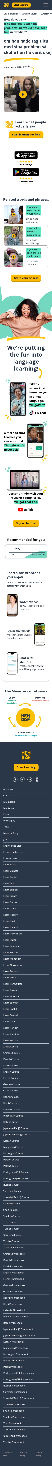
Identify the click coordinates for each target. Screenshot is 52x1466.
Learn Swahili (10, 1008)
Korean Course (11, 1140)
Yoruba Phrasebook (13, 1442)
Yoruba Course (11, 1241)
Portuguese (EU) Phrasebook (18, 1379)
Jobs (5, 839)
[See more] (46, 5)
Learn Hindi (9, 921)
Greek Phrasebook (13, 1291)
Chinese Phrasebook (14, 1253)
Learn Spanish (10, 1002)
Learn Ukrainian (11, 1034)
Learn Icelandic (11, 927)
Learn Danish (10, 877)
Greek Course (10, 1090)
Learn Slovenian (11, 996)
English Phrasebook (13, 1272)
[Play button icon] (23, 94)
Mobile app (9, 808)
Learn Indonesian (12, 933)
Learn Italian (10, 939)
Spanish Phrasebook (14, 1404)
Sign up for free (26, 523)
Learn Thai (9, 1021)
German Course (11, 1084)
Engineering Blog (12, 845)
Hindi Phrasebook (12, 1304)
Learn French (10, 895)
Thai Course (9, 1222)
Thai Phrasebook (12, 1423)
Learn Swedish (11, 13)
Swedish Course (29, 13)
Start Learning (21, 4)
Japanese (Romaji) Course (16, 1134)
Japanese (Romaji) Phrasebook (19, 1335)
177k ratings (26, 164)
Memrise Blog (10, 833)
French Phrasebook (13, 1278)
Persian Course (11, 1159)
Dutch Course (10, 1065)
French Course (10, 1078)
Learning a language (14, 852)
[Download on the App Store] (26, 155)
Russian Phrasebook (14, 1385)
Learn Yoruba (10, 1040)
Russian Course (11, 1184)
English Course (11, 1071)
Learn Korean (10, 952)
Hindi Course (10, 1103)
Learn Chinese (10, 870)
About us (8, 789)
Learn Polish (9, 977)
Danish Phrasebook (13, 1260)
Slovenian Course (12, 1191)
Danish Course (11, 1059)
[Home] (9, 124)
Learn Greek (9, 908)
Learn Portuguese (12, 983)
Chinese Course (11, 1052)
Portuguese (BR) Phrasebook (18, 1373)
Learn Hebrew (10, 914)
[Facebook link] (15, 779)
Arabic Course (10, 1046)
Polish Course (10, 1165)
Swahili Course (11, 1209)
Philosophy (9, 820)
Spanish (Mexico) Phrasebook (18, 1398)
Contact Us (9, 795)
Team (6, 826)
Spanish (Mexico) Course (16, 1197)
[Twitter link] (22, 779)
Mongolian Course (13, 1147)
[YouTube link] (29, 779)
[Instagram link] (37, 779)
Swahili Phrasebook (13, 1410)
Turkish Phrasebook (14, 1429)
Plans (6, 814)
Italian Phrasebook (13, 1322)
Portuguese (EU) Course (16, 1178)
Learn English (10, 889)
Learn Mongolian (12, 958)
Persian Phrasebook (14, 1360)
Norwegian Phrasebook (15, 1354)
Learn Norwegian (12, 965)
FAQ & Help (9, 801)
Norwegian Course (13, 1153)
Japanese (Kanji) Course (15, 1128)
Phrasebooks (10, 858)
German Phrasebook (14, 1285)
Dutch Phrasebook (13, 1266)
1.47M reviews (26, 181)
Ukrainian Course (12, 1235)
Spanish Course (11, 1203)
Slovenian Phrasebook (15, 1391)
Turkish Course (11, 1228)
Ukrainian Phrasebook (15, 1435)
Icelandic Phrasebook (14, 1310)
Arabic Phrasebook (13, 1247)
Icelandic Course (11, 1109)
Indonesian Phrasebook (15, 1316)
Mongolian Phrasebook (15, 1348)
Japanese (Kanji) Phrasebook (18, 1329)
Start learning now (26, 278)
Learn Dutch (9, 883)
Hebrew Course (11, 1096)
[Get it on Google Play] (26, 172)
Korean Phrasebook (13, 1341)
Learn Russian (10, 990)
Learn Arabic (10, 864)
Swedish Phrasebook (14, 1417)
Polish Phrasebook (13, 1366)
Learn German (10, 902)
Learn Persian (10, 971)
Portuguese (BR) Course (16, 1172)
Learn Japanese (11, 946)
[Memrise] (6, 5)
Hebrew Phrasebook (14, 1297)
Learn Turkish (10, 1027)
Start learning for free (26, 134)
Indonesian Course (13, 1115)
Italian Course (10, 1121)
